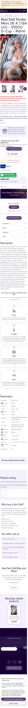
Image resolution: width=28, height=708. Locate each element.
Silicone (13, 411)
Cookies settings (13, 703)
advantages (3, 262)
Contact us (14, 207)
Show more (2, 123)
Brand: (3, 186)
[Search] (16, 10)
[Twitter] (9, 662)
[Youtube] (14, 662)
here (15, 694)
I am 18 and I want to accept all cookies (13, 699)
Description (6, 223)
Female (13, 414)
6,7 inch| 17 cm (14, 439)
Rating (4, 228)
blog (9, 287)
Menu (24, 10)
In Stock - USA (14, 400)
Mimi (1, 120)
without (13, 432)
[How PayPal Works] (5, 166)
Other (12, 403)
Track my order (12, 668)
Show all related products (14, 218)
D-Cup (19, 429)
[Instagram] (20, 662)
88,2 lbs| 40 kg (16, 419)
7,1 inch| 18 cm (14, 435)
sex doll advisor (18, 193)
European (13, 406)
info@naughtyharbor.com (15, 210)
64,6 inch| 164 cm (18, 426)
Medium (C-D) (14, 429)
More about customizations (6, 146)
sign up (5, 487)
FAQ (4, 236)
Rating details (13, 93)
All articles (14, 587)
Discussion (6, 232)
